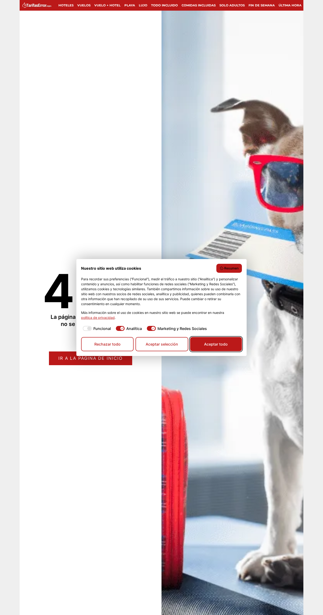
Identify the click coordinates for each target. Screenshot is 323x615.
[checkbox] (96, 328)
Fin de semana (262, 5)
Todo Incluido (164, 5)
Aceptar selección (162, 344)
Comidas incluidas (199, 5)
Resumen (231, 268)
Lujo (143, 5)
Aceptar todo (216, 344)
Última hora (290, 5)
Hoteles (66, 5)
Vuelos (84, 5)
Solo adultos (232, 5)
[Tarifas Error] (38, 5)
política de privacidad (98, 318)
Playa (129, 5)
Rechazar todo (107, 344)
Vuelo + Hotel (107, 5)
